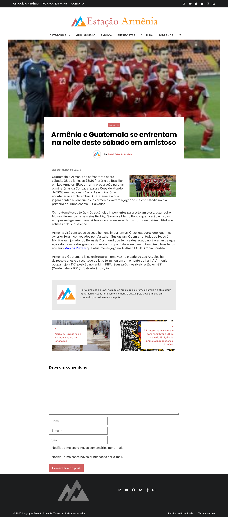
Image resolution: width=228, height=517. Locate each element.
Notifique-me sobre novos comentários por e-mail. (87, 448)
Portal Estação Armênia (120, 154)
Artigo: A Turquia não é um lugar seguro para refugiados (67, 337)
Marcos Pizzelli (75, 248)
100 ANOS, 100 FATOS (55, 3)
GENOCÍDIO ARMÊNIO (26, 3)
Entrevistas (126, 35)
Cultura (147, 35)
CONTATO (77, 3)
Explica (106, 35)
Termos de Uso (206, 513)
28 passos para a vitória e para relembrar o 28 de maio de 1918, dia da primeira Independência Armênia (159, 337)
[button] (178, 35)
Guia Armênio (85, 35)
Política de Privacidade (180, 513)
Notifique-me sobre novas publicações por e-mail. (87, 457)
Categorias (57, 35)
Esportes (114, 125)
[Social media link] (184, 3)
